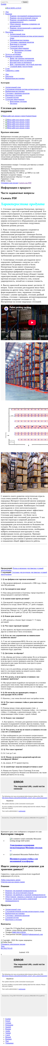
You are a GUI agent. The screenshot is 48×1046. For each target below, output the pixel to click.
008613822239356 (19, 932)
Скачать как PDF (25, 183)
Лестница (18, 52)
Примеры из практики (13, 56)
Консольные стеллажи (22, 50)
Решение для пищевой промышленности (25, 16)
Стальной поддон (16, 46)
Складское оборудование (19, 48)
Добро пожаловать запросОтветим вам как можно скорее (13, 881)
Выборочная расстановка (19, 40)
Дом (7, 12)
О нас (7, 68)
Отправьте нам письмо (9, 183)
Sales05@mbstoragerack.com (32, 934)
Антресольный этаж (17, 34)
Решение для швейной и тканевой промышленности (23, 21)
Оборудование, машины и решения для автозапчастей (26, 897)
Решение (8, 14)
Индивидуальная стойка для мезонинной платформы (24, 860)
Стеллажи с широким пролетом (22, 42)
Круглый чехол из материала (21, 62)
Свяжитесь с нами (12, 70)
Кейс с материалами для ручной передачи (26, 64)
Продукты (9, 32)
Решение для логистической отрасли (24, 18)
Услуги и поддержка (13, 54)
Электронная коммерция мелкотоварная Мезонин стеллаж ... (26, 847)
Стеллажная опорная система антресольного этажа (24, 89)
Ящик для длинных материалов (22, 58)
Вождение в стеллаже (18, 44)
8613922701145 (6, 948)
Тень (2, 946)
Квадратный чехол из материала (22, 60)
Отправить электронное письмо (13, 944)
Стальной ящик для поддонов (21, 66)
